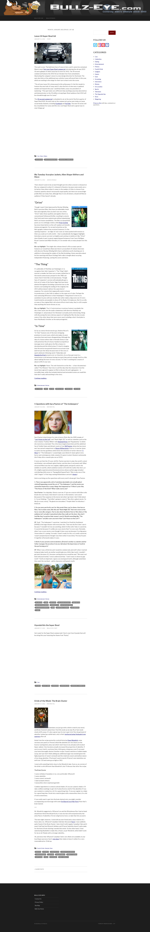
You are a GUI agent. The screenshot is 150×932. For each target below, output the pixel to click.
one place (56, 839)
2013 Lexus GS (39, 159)
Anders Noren (108, 923)
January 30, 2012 (39, 407)
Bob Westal (51, 407)
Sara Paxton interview (42, 605)
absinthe (38, 851)
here (73, 822)
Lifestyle (47, 848)
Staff (49, 39)
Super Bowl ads (65, 685)
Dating (97, 61)
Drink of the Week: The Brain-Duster (50, 701)
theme (74, 474)
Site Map (37, 905)
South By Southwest (66, 605)
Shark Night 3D (55, 605)
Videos (45, 156)
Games (97, 74)
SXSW (52, 607)
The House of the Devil (63, 607)
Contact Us (38, 899)
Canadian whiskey (41, 854)
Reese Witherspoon (62, 448)
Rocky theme (46, 685)
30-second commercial (44, 99)
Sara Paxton (76, 602)
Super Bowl (55, 685)
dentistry (53, 602)
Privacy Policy (39, 902)
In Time (52, 388)
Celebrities (98, 59)
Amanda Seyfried (40, 355)
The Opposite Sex (100, 94)
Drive (46, 388)
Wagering (98, 99)
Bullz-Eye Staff (52, 628)
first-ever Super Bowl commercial (54, 69)
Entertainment (41, 385)
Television (98, 91)
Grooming (98, 79)
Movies (47, 385)
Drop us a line (97, 103)
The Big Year (69, 388)
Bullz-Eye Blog (50, 18)
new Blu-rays (59, 388)
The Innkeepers (75, 607)
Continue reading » (40, 378)
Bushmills (45, 851)
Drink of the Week (72, 854)
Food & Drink (40, 848)
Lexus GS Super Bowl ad (51, 159)
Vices (51, 848)
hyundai (38, 685)
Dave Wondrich (73, 740)
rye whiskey (53, 857)
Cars (38, 156)
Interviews (98, 81)
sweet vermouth (63, 857)
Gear (96, 76)
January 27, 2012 (39, 628)
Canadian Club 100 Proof (67, 851)
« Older (39, 869)
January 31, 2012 (39, 39)
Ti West (38, 610)
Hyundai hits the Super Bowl (46, 625)
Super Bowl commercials (66, 159)
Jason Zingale (51, 180)
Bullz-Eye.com (38, 18)
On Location (98, 86)
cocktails (51, 854)
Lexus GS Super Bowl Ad (45, 36)
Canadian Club (55, 851)
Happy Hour (39, 857)
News (41, 156)
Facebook (58, 103)
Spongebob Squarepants (42, 607)
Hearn (46, 857)
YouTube (68, 103)
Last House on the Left (42, 439)
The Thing (77, 388)
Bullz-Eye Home (39, 909)
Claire (46, 602)
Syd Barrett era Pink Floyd (70, 801)
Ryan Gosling (63, 223)
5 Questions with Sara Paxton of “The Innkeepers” (56, 404)
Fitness (97, 66)
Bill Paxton (68, 446)
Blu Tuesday (39, 388)
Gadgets (97, 71)
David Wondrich (60, 854)
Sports (97, 89)
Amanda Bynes (63, 442)
